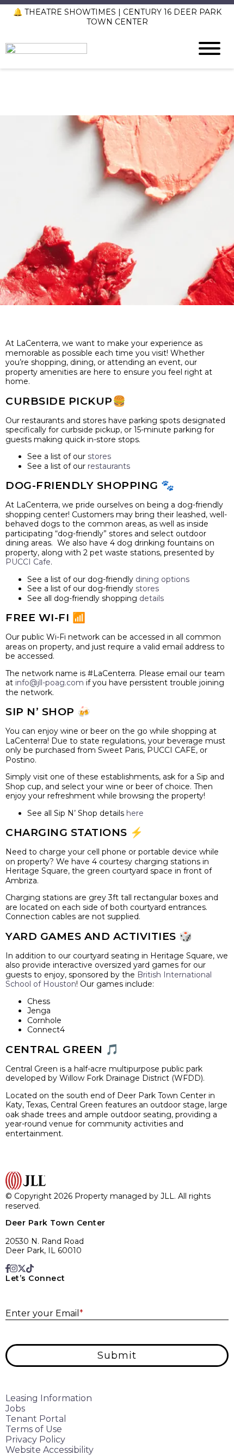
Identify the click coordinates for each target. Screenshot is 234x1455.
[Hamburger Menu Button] (209, 48)
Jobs (15, 1408)
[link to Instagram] (13, 1269)
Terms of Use (33, 1429)
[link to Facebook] (7, 1269)
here (135, 813)
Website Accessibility (49, 1450)
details (151, 598)
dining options (162, 579)
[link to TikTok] (30, 1269)
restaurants (109, 466)
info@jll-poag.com (49, 683)
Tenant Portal (35, 1419)
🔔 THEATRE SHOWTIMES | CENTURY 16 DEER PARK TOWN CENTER (117, 17)
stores (99, 456)
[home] (89, 48)
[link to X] (21, 1269)
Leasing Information (48, 1398)
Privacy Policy (35, 1439)
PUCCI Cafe (28, 562)
